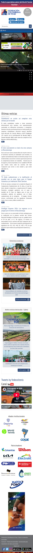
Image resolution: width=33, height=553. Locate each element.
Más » (3, 141)
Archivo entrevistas (21, 299)
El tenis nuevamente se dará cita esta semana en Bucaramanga (16, 149)
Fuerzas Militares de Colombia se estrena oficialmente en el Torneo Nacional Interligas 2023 (16, 293)
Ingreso (13, 19)
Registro (21, 19)
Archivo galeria (22, 370)
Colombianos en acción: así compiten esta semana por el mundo (16, 119)
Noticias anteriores (23, 235)
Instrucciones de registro (17, 22)
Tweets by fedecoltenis (12, 380)
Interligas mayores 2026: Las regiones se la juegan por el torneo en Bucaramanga (16, 209)
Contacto (3, 542)
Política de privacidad (12, 542)
